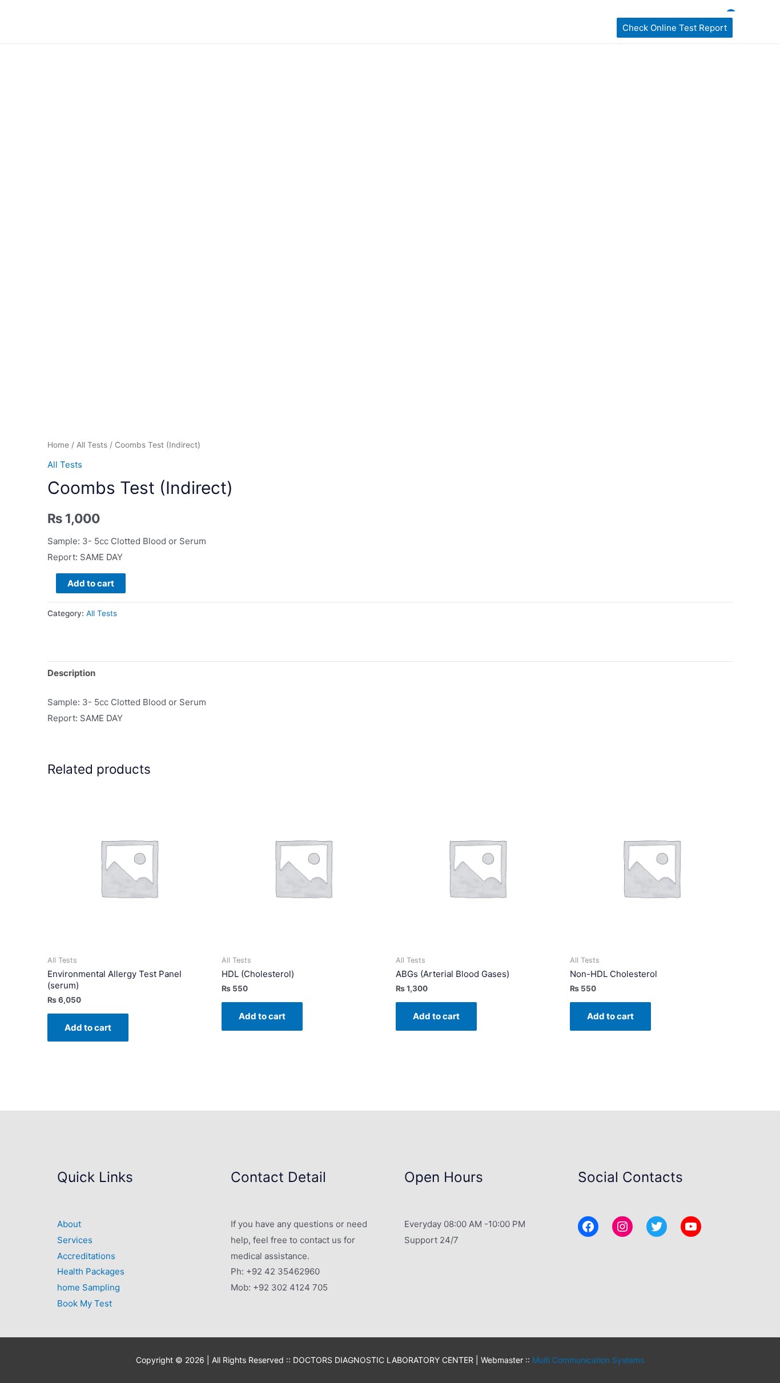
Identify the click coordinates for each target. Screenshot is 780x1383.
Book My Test (84, 1303)
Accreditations (86, 1256)
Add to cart (90, 583)
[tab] (71, 673)
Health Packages (90, 1271)
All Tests (92, 444)
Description (71, 673)
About (69, 1224)
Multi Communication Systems (588, 1360)
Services (75, 1240)
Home (58, 444)
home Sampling (88, 1287)
